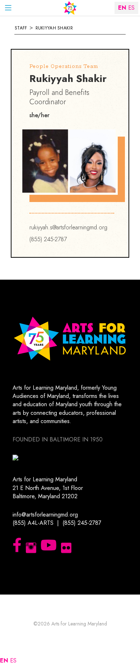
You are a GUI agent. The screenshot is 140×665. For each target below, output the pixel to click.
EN (4, 660)
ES (13, 660)
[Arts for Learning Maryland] (70, 8)
